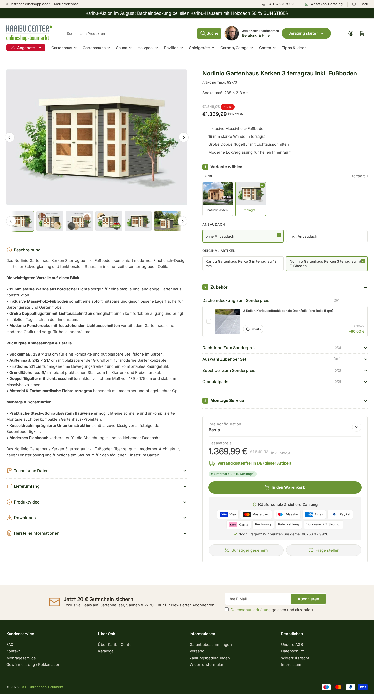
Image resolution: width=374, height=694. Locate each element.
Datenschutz (292, 651)
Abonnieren (308, 598)
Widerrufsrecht (295, 658)
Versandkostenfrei (234, 463)
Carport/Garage (234, 47)
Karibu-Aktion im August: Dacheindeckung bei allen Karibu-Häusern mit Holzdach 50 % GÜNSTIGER (187, 13)
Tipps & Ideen (294, 47)
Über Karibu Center (115, 644)
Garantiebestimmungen (211, 644)
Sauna (121, 47)
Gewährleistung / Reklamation (33, 664)
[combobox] (142, 33)
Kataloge (106, 651)
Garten (265, 47)
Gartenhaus (61, 47)
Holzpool (146, 47)
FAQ (9, 644)
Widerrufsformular (206, 664)
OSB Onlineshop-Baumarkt (42, 687)
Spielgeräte (199, 47)
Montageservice (21, 658)
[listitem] (281, 4)
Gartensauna (94, 47)
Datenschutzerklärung (251, 609)
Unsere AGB (292, 644)
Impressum (291, 664)
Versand (197, 651)
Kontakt (13, 651)
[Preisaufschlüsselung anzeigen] (356, 427)
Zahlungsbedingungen (210, 658)
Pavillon (171, 47)
